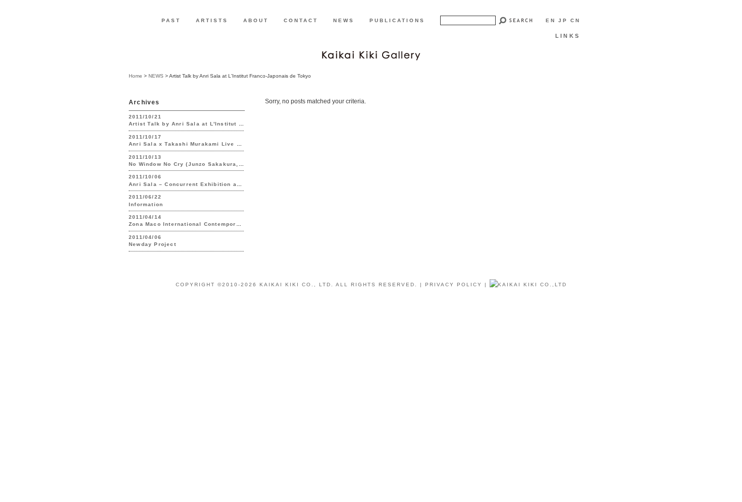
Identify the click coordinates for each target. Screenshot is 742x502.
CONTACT (301, 20)
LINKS (567, 36)
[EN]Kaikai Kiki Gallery (371, 54)
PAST (171, 20)
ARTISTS (212, 20)
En (551, 20)
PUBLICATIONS (397, 20)
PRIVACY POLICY (453, 284)
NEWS (343, 20)
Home (135, 76)
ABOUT (256, 20)
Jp (563, 20)
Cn (575, 20)
